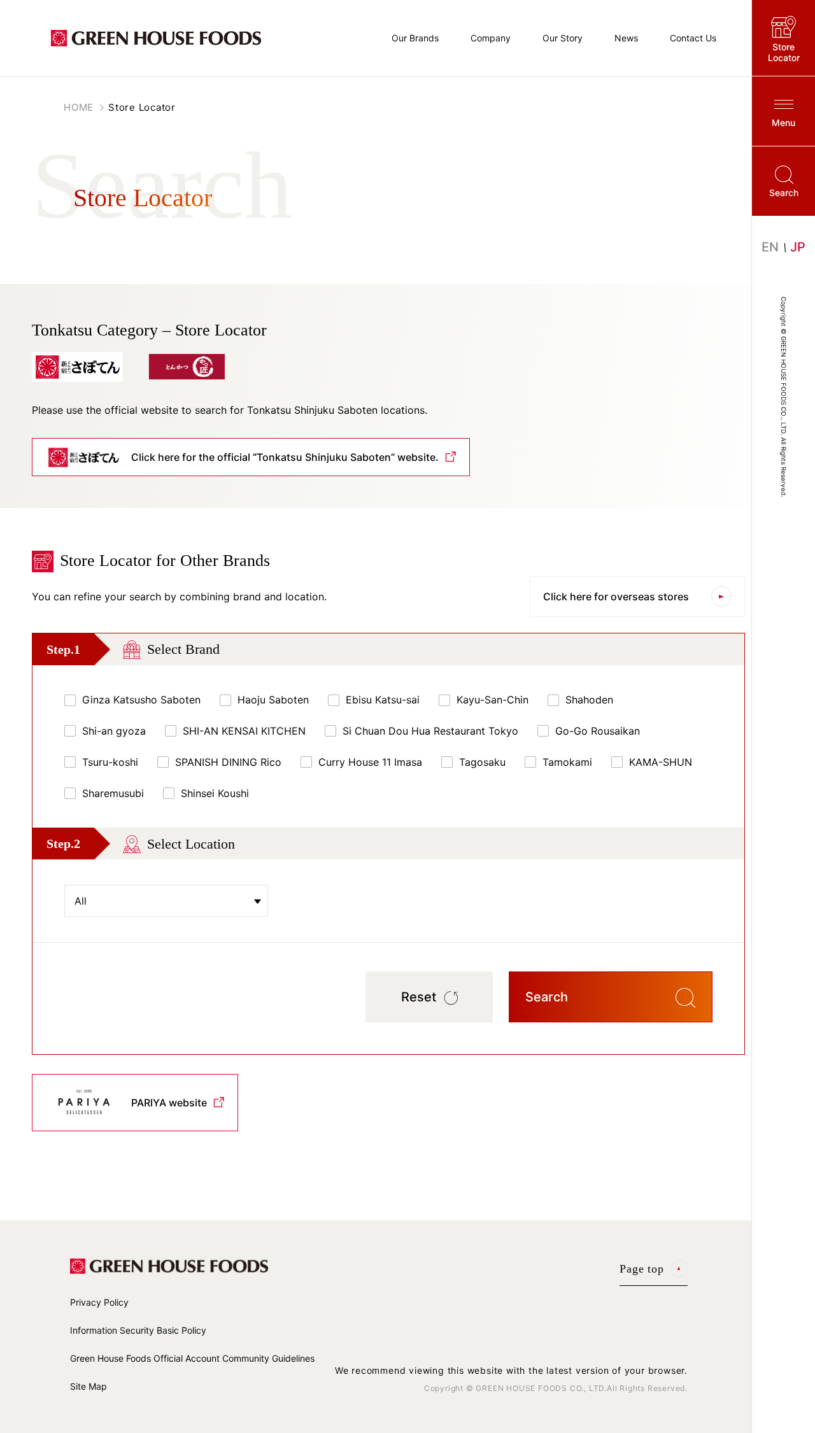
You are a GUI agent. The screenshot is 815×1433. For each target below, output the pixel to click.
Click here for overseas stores (616, 596)
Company (491, 37)
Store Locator (784, 52)
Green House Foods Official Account (192, 1358)
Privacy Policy (99, 1302)
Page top (642, 1268)
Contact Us (693, 37)
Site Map (88, 1386)
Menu (783, 122)
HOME (79, 107)
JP (797, 247)
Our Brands (415, 37)
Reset (418, 997)
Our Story (562, 37)
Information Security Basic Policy (138, 1330)
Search (783, 192)
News (626, 37)
